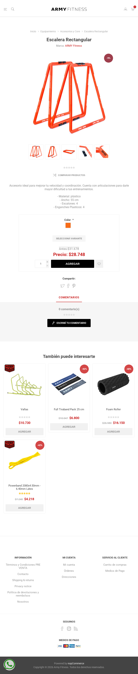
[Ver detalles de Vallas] (24, 384)
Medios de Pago (115, 570)
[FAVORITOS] (99, 264)
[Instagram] (69, 628)
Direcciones (69, 577)
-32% (84, 369)
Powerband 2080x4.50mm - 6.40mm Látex (24, 487)
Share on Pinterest (74, 286)
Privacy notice (23, 586)
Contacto (23, 574)
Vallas (24, 409)
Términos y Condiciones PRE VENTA (23, 566)
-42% (39, 445)
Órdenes (69, 570)
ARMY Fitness (73, 45)
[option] (36, 151)
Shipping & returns (23, 580)
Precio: (60, 254)
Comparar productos (71, 175)
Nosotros (23, 601)
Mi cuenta (69, 564)
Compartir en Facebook (68, 286)
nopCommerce (76, 663)
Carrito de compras (114, 564)
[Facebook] (62, 628)
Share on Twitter (63, 286)
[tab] (69, 297)
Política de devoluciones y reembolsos (23, 594)
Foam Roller (113, 409)
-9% (109, 58)
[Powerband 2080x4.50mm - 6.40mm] (24, 460)
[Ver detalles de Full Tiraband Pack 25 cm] (69, 384)
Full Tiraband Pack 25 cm (69, 409)
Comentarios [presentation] (69, 297)
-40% (128, 369)
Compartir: (69, 278)
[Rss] (76, 628)
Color (68, 220)
